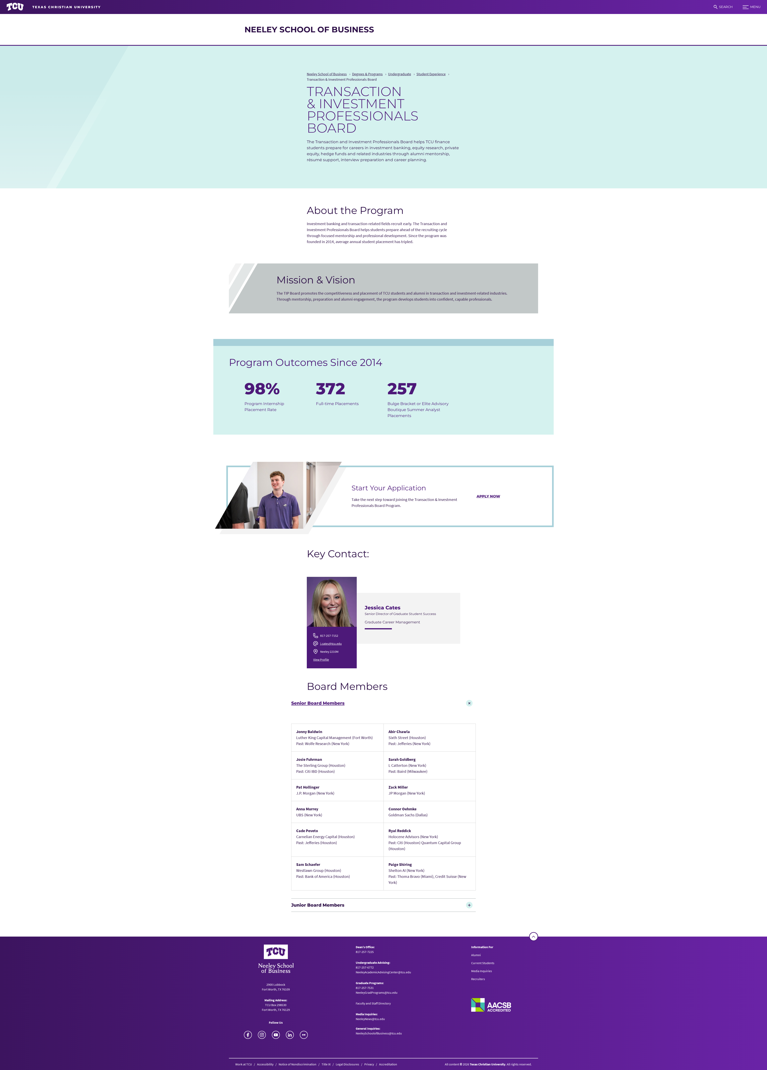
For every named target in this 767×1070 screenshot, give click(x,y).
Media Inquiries (481, 971)
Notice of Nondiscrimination (297, 1064)
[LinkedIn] (290, 1035)
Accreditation (388, 1064)
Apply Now (488, 496)
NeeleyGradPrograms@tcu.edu (376, 992)
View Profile (321, 660)
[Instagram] (262, 1035)
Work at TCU (243, 1064)
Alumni (476, 955)
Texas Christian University (487, 1064)
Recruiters (478, 979)
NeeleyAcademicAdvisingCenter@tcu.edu (383, 972)
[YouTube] (276, 1035)
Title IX (326, 1064)
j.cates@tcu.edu (331, 644)
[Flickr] (304, 1035)
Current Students (482, 963)
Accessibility (265, 1064)
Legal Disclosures (347, 1064)
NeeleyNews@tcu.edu (370, 1019)
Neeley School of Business (309, 29)
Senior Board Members (318, 703)
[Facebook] (248, 1035)
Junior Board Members (317, 905)
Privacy (369, 1064)
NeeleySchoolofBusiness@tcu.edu (379, 1033)
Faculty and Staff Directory (373, 1003)
